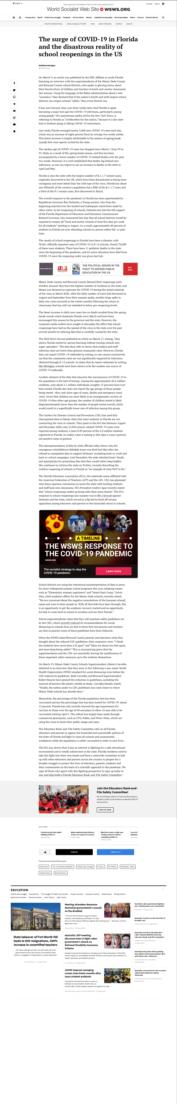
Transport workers (92, 894)
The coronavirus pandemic (62, 867)
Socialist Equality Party (76, 24)
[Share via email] (14, 110)
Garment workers (35, 897)
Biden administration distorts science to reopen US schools (82, 833)
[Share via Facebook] (14, 83)
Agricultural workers (18, 897)
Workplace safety (127, 867)
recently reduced (70, 623)
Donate (130, 24)
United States (45, 873)
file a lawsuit (104, 495)
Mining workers (120, 894)
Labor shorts (61, 897)
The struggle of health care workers (54, 894)
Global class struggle (85, 867)
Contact (149, 4)
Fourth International (53, 24)
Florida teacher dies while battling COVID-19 (51, 833)
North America (60, 873)
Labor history (49, 897)
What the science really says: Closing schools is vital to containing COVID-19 (112, 834)
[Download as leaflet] (14, 117)
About (157, 4)
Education (44, 867)
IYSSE (93, 24)
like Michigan (46, 366)
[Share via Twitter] (14, 90)
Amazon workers (76, 894)
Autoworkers (34, 894)
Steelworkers (107, 894)
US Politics (112, 867)
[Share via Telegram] (14, 103)
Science (101, 867)
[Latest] (20, 18)
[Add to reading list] (14, 131)
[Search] (163, 18)
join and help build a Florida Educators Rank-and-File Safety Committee (80, 775)
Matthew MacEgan (47, 65)
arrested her (51, 461)
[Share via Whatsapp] (14, 97)
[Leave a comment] (14, 124)
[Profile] (163, 4)
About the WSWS (105, 24)
